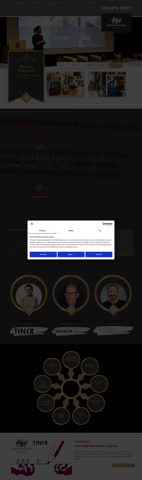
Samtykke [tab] (42, 230)
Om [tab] (100, 230)
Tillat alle (99, 254)
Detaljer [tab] (71, 230)
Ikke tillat (43, 254)
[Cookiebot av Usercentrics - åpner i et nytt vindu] (103, 224)
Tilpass (70, 254)
